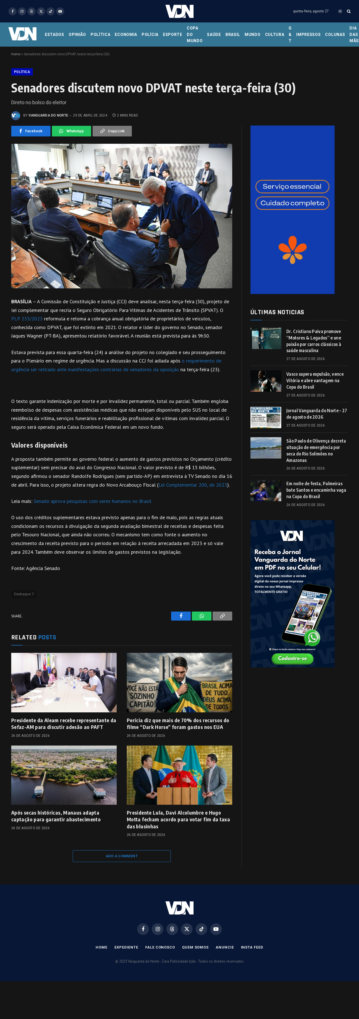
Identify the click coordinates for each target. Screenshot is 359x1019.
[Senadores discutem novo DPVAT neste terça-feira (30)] (121, 216)
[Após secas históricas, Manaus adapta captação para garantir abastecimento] (64, 775)
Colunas (335, 34)
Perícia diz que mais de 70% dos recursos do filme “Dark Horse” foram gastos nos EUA (178, 723)
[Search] (348, 11)
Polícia (150, 34)
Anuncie (225, 947)
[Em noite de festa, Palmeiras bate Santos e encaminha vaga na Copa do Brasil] (265, 490)
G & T (290, 34)
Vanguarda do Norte (48, 115)
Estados (54, 34)
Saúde (214, 34)
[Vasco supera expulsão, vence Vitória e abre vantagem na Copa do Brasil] (265, 381)
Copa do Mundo (195, 34)
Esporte (172, 34)
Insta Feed (252, 947)
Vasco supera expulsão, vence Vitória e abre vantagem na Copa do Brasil (315, 380)
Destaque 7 (24, 594)
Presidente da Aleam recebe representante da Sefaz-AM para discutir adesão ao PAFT (63, 723)
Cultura (274, 34)
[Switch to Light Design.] (340, 11)
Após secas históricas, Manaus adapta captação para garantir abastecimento (56, 815)
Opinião (77, 34)
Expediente (126, 947)
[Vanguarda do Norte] (179, 11)
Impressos (308, 34)
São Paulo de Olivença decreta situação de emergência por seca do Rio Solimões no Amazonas (316, 450)
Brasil (232, 34)
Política (101, 34)
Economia (126, 34)
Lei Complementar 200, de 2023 (192, 485)
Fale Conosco (160, 947)
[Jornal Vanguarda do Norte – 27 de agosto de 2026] (265, 417)
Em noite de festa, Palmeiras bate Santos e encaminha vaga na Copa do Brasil (316, 490)
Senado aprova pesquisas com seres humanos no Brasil (92, 501)
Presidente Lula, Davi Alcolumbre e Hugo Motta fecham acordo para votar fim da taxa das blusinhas (178, 819)
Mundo (253, 34)
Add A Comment (122, 856)
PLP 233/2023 (27, 318)
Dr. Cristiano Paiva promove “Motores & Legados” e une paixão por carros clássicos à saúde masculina (313, 341)
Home (15, 54)
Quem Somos (195, 947)
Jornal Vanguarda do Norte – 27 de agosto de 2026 (316, 414)
